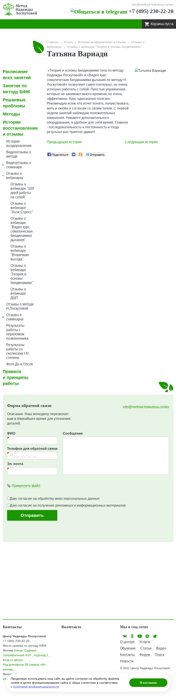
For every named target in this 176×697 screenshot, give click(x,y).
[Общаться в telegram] (100, 11)
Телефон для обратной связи (32, 448)
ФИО (11, 433)
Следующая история (141, 142)
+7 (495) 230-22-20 (151, 11)
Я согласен (148, 682)
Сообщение (73, 433)
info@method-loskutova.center (146, 407)
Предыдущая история (64, 142)
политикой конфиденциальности (36, 686)
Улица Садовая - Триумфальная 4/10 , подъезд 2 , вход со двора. (26, 655)
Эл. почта (15, 464)
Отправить (32, 515)
